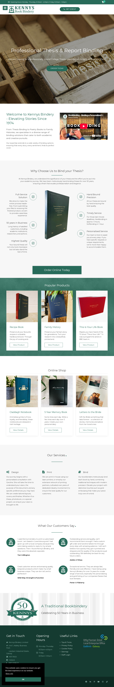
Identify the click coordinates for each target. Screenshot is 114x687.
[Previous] (4, 59)
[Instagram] (103, 682)
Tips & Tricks (66, 642)
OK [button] (23, 679)
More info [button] (9, 674)
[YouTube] (99, 682)
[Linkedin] (90, 682)
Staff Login (65, 655)
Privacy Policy (67, 645)
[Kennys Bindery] (31, 9)
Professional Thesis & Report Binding (57, 50)
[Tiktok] (107, 682)
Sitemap (64, 652)
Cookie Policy (66, 649)
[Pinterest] (94, 682)
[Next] (109, 59)
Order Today (57, 68)
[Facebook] (86, 682)
